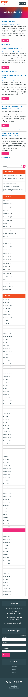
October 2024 (6, 314)
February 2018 (6, 487)
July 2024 (5, 321)
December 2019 (7, 434)
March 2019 (6, 459)
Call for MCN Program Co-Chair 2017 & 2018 (14, 76)
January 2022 (6, 361)
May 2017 (5, 514)
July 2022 (5, 354)
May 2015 (5, 579)
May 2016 (5, 551)
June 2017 (5, 511)
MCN (18, 694)
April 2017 (5, 517)
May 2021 (5, 385)
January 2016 (6, 564)
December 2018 (7, 468)
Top (25, 691)
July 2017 (5, 508)
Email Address (6, 648)
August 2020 (6, 413)
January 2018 (6, 490)
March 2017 (6, 521)
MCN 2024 (6, 256)
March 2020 (6, 428)
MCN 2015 (5, 227)
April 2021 (5, 388)
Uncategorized (7, 286)
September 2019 (7, 441)
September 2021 (7, 373)
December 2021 (7, 364)
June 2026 (6, 299)
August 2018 (6, 477)
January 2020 (6, 431)
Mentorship (6, 273)
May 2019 (5, 453)
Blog (14, 675)
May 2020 (5, 422)
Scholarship (17, 129)
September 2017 (7, 502)
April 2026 (6, 302)
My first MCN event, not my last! (12, 106)
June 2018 (5, 481)
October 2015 (6, 573)
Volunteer (16, 102)
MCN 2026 (6, 263)
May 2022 (5, 357)
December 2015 (7, 567)
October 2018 (6, 474)
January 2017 (6, 527)
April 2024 (6, 330)
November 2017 (7, 496)
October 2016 (6, 536)
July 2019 (5, 447)
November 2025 (7, 305)
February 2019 (6, 462)
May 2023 (5, 342)
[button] (21, 166)
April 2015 (5, 582)
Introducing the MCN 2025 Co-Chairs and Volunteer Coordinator (13, 190)
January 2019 (6, 465)
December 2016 (7, 530)
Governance (6, 213)
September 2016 (7, 539)
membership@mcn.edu (17, 608)
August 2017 (6, 505)
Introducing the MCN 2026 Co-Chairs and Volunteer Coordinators (13, 179)
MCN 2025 (6, 260)
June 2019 (5, 450)
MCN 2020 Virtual (7, 246)
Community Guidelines (14, 687)
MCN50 (5, 270)
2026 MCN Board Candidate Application (13, 175)
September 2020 (7, 410)
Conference (6, 207)
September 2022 (7, 351)
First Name (4, 637)
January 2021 (6, 397)
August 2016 (6, 542)
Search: (5, 166)
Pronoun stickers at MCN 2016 (12, 49)
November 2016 (7, 533)
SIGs (10, 44)
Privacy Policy (14, 685)
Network (14, 669)
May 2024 (5, 327)
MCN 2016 (14, 71)
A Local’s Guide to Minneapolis (11, 186)
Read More (6, 41)
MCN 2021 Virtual (7, 250)
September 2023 (7, 336)
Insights (5, 223)
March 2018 (6, 484)
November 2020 (7, 404)
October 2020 (6, 407)
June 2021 (5, 382)
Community (5, 44)
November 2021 (7, 367)
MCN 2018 (5, 240)
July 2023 (5, 339)
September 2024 (7, 317)
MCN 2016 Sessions (8, 233)
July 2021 (5, 379)
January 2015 (6, 588)
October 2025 (6, 308)
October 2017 (6, 499)
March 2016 (6, 557)
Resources (14, 672)
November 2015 (7, 570)
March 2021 (6, 391)
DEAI (10, 71)
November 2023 (7, 333)
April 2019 (5, 456)
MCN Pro (5, 266)
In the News (6, 220)
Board (4, 200)
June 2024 (6, 324)
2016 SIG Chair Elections (10, 133)
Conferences (14, 666)
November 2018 (7, 471)
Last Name (4, 642)
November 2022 (7, 348)
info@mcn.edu (16, 610)
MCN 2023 (6, 253)
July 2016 (5, 545)
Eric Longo (17, 24)
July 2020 (5, 416)
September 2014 (7, 594)
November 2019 (7, 437)
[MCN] (4, 3)
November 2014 (7, 591)
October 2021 (6, 370)
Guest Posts (6, 129)
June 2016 (5, 548)
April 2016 (5, 554)
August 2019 (6, 444)
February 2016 (6, 561)
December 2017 (7, 493)
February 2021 (6, 394)
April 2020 (6, 425)
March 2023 (6, 345)
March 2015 (6, 585)
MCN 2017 (11, 102)
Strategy (5, 283)
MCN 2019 (5, 243)
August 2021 (6, 376)
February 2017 (6, 524)
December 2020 (7, 401)
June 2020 (6, 419)
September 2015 (7, 576)
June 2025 (6, 311)
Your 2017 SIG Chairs (8, 22)
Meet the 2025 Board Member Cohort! (12, 183)
